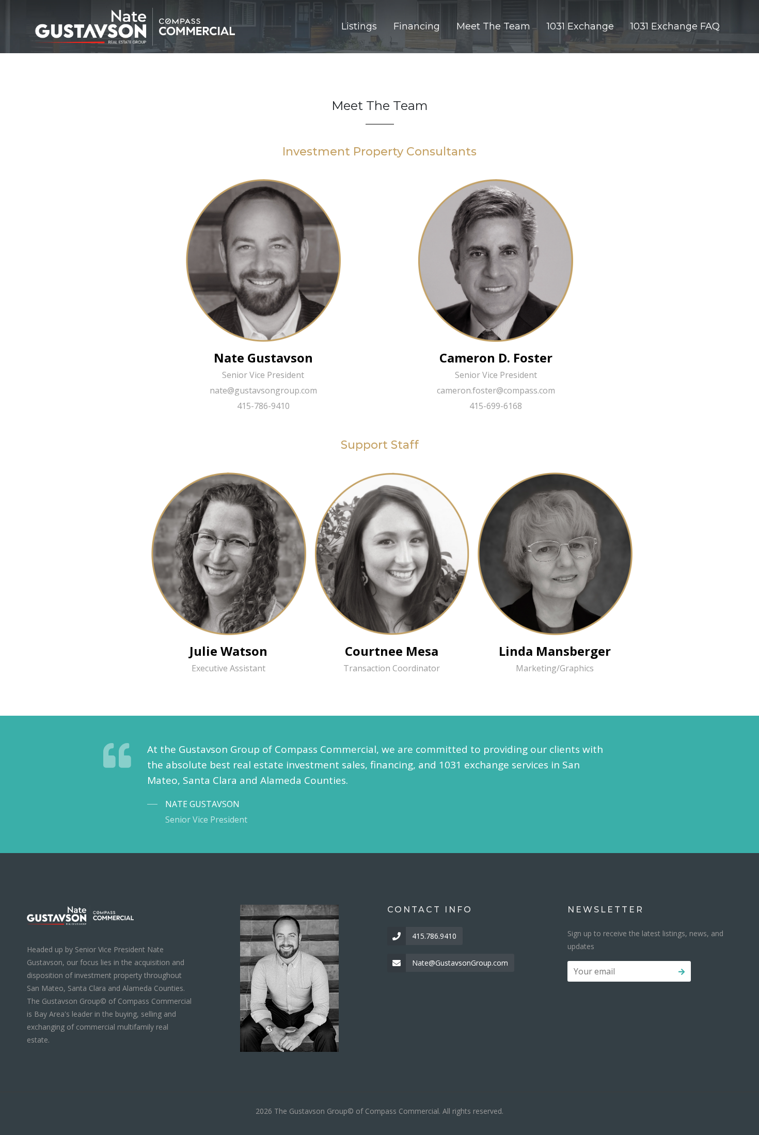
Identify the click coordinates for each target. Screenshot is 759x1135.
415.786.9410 (434, 936)
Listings (359, 26)
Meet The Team (493, 26)
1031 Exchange (580, 26)
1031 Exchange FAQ (675, 26)
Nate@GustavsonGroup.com (460, 963)
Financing (416, 26)
